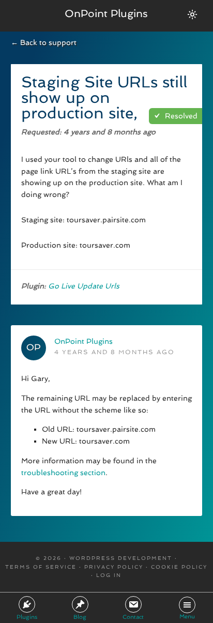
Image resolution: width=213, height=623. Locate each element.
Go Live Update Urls (83, 286)
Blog (79, 617)
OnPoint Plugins (106, 13)
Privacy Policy (113, 567)
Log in (108, 575)
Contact (133, 617)
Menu (187, 616)
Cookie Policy (179, 567)
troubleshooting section (63, 472)
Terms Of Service (41, 567)
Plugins (27, 617)
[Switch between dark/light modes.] (192, 14)
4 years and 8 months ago (114, 352)
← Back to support (44, 42)
